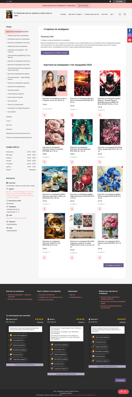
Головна (63, 14)
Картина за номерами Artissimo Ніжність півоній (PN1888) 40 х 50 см (52, 149)
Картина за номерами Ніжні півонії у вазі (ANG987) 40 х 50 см (109, 243)
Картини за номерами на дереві (18, 74)
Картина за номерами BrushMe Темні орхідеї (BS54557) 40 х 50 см (110, 149)
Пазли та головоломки (15, 104)
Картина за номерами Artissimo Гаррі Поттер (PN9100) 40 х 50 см (51, 243)
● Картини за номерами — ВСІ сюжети (18, 51)
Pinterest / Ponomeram (46, 300)
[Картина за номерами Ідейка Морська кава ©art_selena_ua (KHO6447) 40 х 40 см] (54, 179)
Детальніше (83, 5)
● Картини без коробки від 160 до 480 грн (19, 56)
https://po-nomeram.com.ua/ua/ (16, 218)
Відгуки (9, 129)
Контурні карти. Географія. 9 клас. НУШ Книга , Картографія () (65, 332)
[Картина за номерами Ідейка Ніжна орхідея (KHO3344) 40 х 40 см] (110, 179)
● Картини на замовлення (16, 86)
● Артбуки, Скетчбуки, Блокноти (19, 108)
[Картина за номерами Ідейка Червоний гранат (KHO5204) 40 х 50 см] (82, 179)
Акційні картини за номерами (17, 46)
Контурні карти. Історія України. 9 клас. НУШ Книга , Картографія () (66, 328)
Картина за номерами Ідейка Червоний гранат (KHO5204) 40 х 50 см (82, 196)
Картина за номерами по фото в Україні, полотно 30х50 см (54, 99)
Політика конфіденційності (88, 395)
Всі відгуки (120, 380)
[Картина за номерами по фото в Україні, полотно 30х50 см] (54, 83)
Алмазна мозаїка (13, 90)
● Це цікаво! (12, 112)
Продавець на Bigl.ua (66, 393)
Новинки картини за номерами (18, 35)
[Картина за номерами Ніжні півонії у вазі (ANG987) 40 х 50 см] (110, 226)
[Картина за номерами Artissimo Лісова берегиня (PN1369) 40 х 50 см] (82, 132)
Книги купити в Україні (15, 97)
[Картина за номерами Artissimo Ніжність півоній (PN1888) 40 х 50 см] (54, 132)
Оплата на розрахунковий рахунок (19, 137)
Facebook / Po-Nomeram (46, 295)
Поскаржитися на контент (71, 395)
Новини (9, 117)
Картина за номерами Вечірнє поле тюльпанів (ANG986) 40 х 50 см (82, 100)
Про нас (9, 125)
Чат (125, 391)
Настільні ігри (12, 101)
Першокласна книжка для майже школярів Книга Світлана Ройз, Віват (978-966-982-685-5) (24, 328)
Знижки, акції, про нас (92, 14)
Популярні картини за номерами (18, 39)
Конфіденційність (76, 297)
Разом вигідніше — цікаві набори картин (19, 78)
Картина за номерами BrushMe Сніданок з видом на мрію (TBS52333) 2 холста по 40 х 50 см (82, 244)
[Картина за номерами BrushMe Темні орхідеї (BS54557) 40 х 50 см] (110, 132)
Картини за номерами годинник (18, 83)
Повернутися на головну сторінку (55, 52)
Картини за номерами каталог (17, 31)
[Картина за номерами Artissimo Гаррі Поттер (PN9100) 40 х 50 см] (54, 226)
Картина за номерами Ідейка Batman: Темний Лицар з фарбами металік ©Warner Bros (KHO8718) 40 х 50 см (109, 101)
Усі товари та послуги (112, 265)
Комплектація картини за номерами (20, 299)
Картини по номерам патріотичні (19, 61)
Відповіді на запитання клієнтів (18, 133)
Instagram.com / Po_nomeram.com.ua (51, 297)
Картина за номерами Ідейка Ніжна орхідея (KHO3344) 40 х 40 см (109, 196)
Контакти (105, 14)
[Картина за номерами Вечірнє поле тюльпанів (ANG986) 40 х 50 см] (82, 83)
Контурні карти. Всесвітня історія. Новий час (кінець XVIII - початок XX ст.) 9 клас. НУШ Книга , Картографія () (65, 337)
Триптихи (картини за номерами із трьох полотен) (19, 69)
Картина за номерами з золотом (19, 42)
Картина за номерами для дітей (18, 64)
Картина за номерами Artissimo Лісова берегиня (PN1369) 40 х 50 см (80, 149)
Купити (44, 115)
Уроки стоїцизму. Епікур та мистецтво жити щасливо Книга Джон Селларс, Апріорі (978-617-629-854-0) (106, 329)
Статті (8, 121)
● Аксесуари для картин (16, 94)
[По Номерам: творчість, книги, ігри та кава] (9, 14)
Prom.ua (76, 391)
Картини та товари (74, 14)
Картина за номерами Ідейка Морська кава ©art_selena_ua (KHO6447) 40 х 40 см (53, 196)
